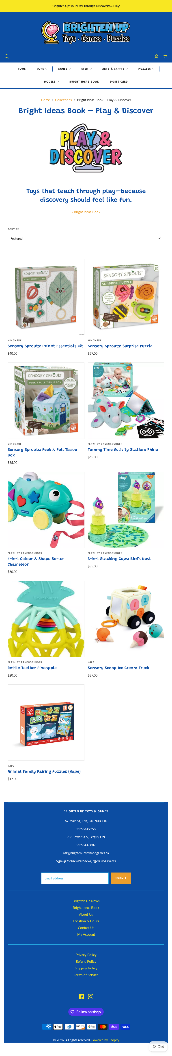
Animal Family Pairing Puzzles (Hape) (44, 772)
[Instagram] (90, 996)
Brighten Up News (86, 901)
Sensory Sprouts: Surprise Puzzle (120, 346)
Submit (121, 878)
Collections (63, 100)
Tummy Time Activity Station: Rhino (123, 450)
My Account (86, 934)
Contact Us (86, 928)
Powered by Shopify (105, 1040)
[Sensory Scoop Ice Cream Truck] (126, 619)
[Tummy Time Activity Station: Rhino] (126, 400)
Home (22, 68)
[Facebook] (81, 996)
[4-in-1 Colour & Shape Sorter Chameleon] (46, 510)
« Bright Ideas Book (86, 212)
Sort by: (14, 229)
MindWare (15, 340)
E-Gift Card (119, 81)
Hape (91, 662)
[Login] (156, 56)
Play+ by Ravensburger (105, 444)
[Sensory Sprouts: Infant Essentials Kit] (46, 297)
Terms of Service (86, 975)
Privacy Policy (86, 955)
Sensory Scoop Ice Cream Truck (118, 668)
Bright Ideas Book (84, 81)
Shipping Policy (86, 968)
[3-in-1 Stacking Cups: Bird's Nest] (126, 510)
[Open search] (7, 56)
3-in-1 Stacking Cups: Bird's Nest (119, 559)
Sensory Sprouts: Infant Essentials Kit (45, 346)
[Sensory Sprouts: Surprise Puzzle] (126, 297)
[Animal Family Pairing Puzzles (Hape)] (46, 722)
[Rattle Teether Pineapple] (46, 619)
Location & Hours (86, 921)
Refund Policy (86, 961)
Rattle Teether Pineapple (32, 668)
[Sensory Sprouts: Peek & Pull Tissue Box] (46, 400)
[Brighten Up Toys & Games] (86, 33)
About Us (86, 914)
